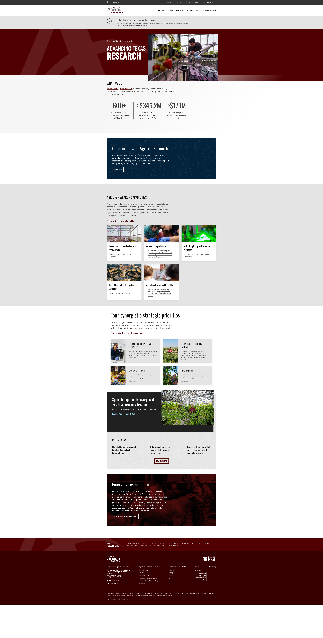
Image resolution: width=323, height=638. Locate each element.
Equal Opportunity (131, 595)
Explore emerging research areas (125, 517)
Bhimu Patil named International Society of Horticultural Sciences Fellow (124, 449)
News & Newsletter (209, 10)
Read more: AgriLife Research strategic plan (127, 332)
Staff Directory (179, 2)
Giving (197, 2)
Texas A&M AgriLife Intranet (148, 578)
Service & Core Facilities (193, 10)
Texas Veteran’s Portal (118, 595)
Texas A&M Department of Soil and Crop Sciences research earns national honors (198, 449)
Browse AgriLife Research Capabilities (121, 220)
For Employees (143, 570)
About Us (142, 583)
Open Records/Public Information (146, 595)
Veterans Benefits (169, 593)
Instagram (172, 573)
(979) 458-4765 (114, 583)
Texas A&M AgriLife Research (119, 88)
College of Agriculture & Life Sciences (167, 545)
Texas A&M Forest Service (189, 543)
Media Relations (144, 575)
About (164, 10)
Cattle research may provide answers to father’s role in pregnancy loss (160, 449)
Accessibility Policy (137, 593)
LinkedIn (171, 575)
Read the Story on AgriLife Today (124, 414)
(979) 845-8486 (116, 581)
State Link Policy (148, 593)
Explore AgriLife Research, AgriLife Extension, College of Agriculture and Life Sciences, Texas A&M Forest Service (161, 293)
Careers (141, 573)
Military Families (180, 593)
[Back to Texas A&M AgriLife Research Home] (114, 559)
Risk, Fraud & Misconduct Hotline (195, 593)
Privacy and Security (125, 593)
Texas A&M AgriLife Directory (148, 581)
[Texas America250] (209, 558)
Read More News (161, 461)
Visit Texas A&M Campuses (120, 293)
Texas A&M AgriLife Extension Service (140, 543)
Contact (191, 2)
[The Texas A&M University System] (201, 576)
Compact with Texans (113, 593)
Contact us (118, 169)
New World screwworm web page (136, 25)
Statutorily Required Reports (164, 595)
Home (158, 10)
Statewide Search (158, 593)
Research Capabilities (175, 10)
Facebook (172, 570)
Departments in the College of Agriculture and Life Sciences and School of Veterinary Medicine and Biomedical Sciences (160, 254)
